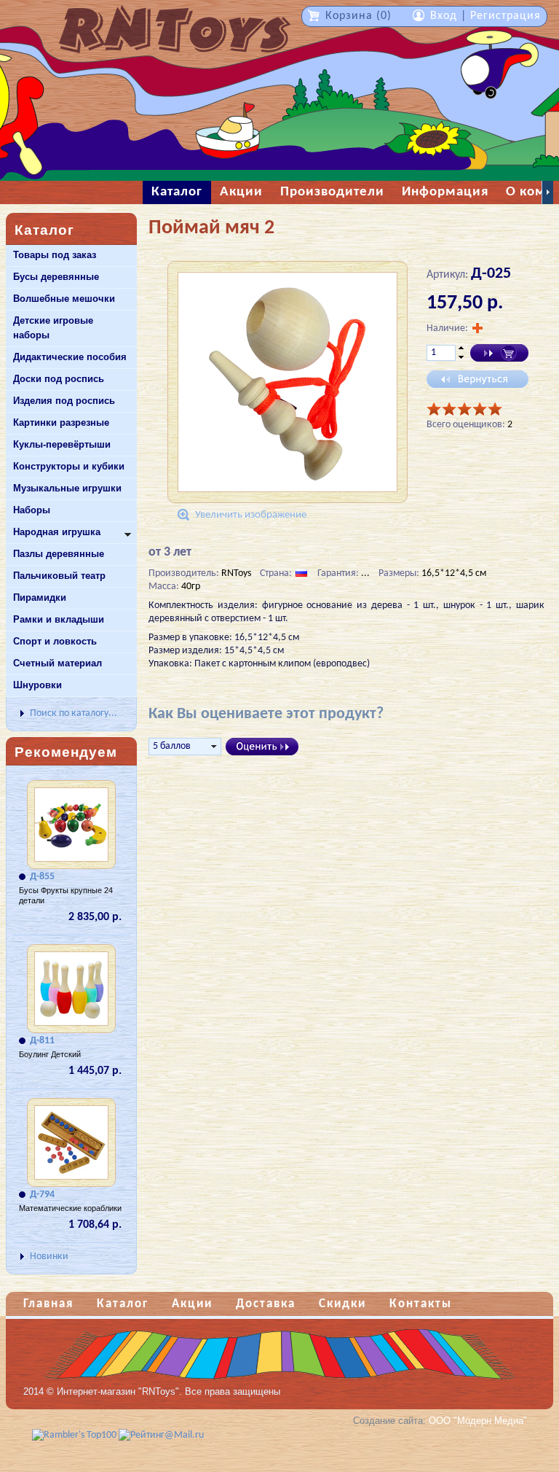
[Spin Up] (461, 348)
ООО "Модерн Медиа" (478, 1420)
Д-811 (42, 1040)
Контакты (420, 1304)
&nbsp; (548, 192)
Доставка (266, 1304)
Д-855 (42, 876)
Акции (192, 1304)
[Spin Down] (461, 358)
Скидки (342, 1304)
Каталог (122, 1304)
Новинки (49, 1256)
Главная (48, 1304)
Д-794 (42, 1194)
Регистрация (505, 16)
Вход (443, 16)
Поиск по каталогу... (73, 713)
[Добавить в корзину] (499, 353)
